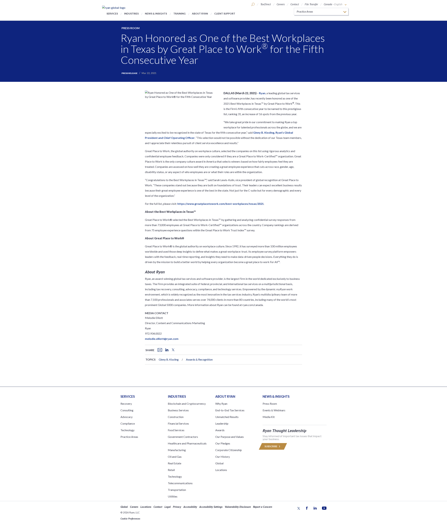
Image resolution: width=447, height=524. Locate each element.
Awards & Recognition (199, 359)
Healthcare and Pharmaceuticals (187, 443)
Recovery (126, 403)
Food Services (176, 430)
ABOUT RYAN (225, 396)
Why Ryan (221, 403)
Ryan (262, 93)
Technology (127, 430)
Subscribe (271, 446)
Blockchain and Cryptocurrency (187, 403)
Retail (171, 469)
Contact (294, 4)
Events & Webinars (274, 410)
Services (112, 13)
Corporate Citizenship (228, 450)
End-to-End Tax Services (229, 410)
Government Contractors (183, 436)
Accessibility (190, 506)
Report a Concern (262, 506)
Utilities (172, 496)
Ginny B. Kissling (169, 359)
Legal (167, 506)
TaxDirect (265, 4)
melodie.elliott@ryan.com (161, 338)
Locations (221, 469)
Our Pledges (222, 443)
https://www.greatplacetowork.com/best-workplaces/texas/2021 (220, 203)
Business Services (178, 410)
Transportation (177, 489)
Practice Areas (129, 436)
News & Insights (156, 13)
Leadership (221, 423)
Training (179, 13)
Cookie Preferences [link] (130, 518)
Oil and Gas (175, 456)
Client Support (224, 13)
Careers (281, 4)
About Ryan (200, 13)
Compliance (127, 423)
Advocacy (126, 416)
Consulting (126, 410)
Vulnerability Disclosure (238, 506)
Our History (222, 456)
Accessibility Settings (210, 506)
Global (219, 463)
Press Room (131, 28)
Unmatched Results (227, 416)
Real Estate (174, 463)
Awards (220, 430)
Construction (176, 416)
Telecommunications (180, 483)
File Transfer (311, 4)
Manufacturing (177, 450)
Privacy (177, 506)
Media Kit (269, 416)
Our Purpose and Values (229, 436)
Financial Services (178, 423)
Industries (131, 13)
